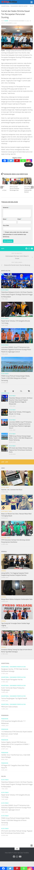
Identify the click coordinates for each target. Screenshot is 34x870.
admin (6, 21)
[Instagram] (29, 160)
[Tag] (29, 391)
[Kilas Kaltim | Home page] (12, 2)
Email (20, 219)
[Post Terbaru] (5, 391)
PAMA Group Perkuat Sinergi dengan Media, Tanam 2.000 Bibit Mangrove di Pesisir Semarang (15, 378)
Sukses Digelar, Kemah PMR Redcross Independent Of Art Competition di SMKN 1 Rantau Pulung (15, 744)
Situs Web (6, 225)
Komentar (6, 207)
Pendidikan (4, 719)
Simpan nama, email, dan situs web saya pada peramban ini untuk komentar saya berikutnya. (15, 234)
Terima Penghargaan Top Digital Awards (14, 698)
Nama (5, 219)
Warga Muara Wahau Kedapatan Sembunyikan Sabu (16, 599)
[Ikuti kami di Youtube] (32, 248)
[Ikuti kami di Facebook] (26, 248)
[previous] (1, 187)
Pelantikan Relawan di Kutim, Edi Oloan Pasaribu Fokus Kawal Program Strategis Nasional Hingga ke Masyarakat (17, 294)
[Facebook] (5, 160)
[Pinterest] (17, 160)
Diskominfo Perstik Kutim (19, 6)
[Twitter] (11, 160)
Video (7, 487)
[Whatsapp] (23, 160)
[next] (32, 187)
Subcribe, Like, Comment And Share (11, 489)
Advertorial (5, 6)
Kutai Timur (4, 290)
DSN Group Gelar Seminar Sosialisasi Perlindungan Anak (14, 188)
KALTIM (3, 487)
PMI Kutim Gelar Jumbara (9, 707)
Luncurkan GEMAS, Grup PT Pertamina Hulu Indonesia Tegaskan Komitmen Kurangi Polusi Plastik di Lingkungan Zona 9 (16, 349)
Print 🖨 (28, 164)
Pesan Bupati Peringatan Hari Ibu (12, 679)
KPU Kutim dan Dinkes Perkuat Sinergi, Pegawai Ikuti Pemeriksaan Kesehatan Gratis (20, 450)
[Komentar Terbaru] (21, 391)
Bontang (3, 537)
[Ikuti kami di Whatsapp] (29, 248)
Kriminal (3, 571)
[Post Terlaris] (13, 391)
